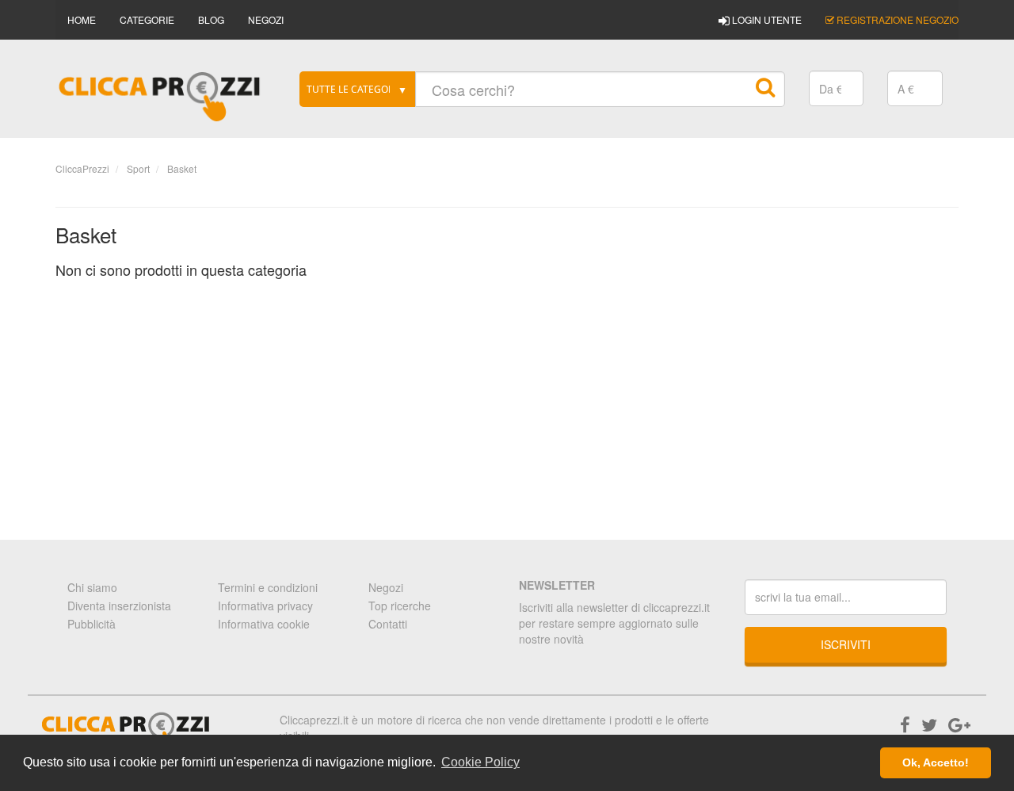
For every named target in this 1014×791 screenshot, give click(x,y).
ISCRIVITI (846, 644)
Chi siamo (92, 587)
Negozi (385, 587)
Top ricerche (399, 605)
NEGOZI (266, 19)
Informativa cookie (264, 624)
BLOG (211, 19)
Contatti (387, 624)
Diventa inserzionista (119, 605)
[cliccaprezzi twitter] (929, 724)
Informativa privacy (265, 605)
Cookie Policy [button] (480, 762)
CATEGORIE (147, 19)
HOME (81, 19)
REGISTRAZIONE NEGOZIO (896, 19)
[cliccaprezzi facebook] (905, 724)
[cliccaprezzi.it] (159, 96)
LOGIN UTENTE (766, 19)
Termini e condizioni (268, 587)
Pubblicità (91, 624)
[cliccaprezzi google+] (959, 724)
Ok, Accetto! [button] (935, 762)
